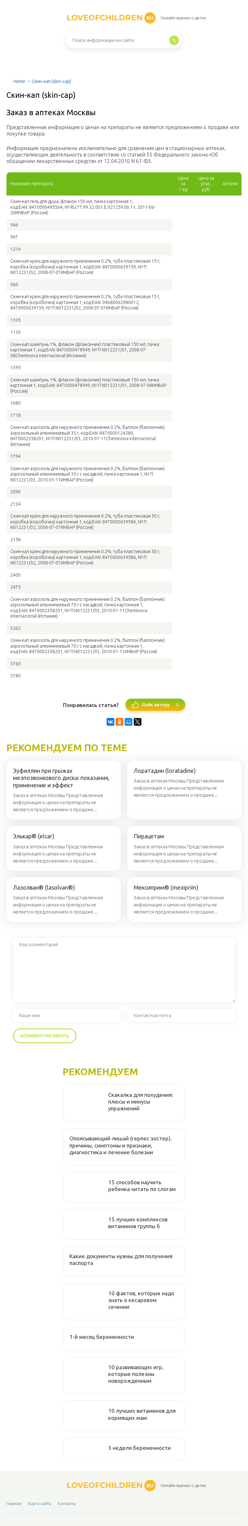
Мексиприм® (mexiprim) (166, 887)
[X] (137, 722)
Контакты (66, 1503)
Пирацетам (149, 836)
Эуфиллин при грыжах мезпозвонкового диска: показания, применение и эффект (61, 777)
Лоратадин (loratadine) (165, 770)
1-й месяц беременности (101, 1337)
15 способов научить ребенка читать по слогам (142, 1185)
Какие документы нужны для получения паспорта (120, 1259)
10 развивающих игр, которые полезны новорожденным (135, 1374)
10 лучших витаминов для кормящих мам (142, 1414)
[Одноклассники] (119, 722)
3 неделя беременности (139, 1448)
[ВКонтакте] (110, 722)
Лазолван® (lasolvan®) (44, 887)
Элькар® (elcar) (33, 836)
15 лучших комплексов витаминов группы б (138, 1222)
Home (19, 81)
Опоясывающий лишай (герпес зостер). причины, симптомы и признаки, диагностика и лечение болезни (120, 1145)
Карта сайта (39, 1503)
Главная (14, 1503)
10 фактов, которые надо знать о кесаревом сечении (141, 1300)
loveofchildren (110, 17)
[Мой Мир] (128, 722)
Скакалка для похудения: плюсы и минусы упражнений (140, 1102)
